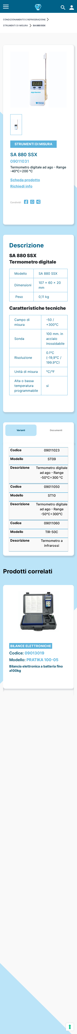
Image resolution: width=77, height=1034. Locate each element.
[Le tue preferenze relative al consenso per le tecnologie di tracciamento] (70, 1027)
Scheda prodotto (25, 180)
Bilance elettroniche (30, 646)
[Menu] (6, 7)
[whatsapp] (32, 202)
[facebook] (26, 202)
